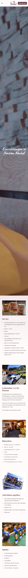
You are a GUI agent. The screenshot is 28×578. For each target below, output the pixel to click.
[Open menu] (2, 3)
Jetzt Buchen (22, 3)
